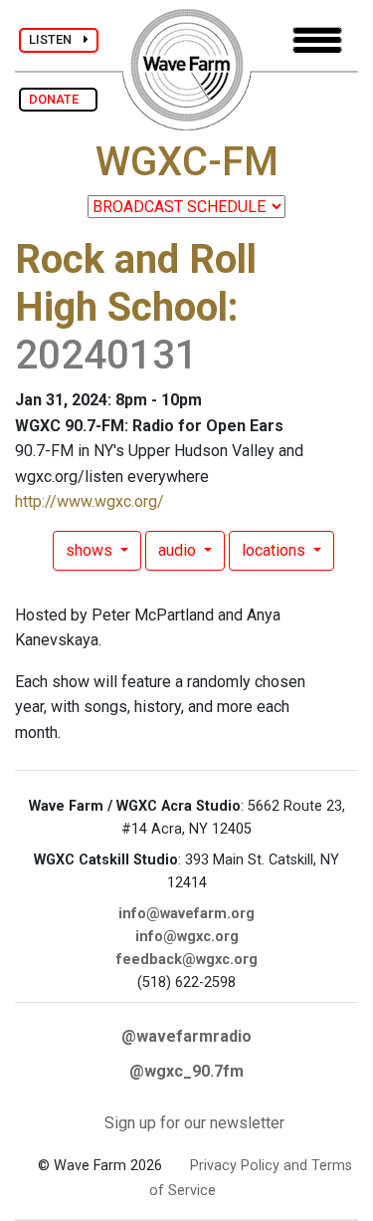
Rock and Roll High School (136, 283)
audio (179, 550)
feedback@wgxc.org (187, 959)
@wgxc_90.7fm (186, 1071)
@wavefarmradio (186, 1036)
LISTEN (56, 39)
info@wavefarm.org (186, 913)
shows (91, 550)
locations (275, 550)
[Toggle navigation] (317, 40)
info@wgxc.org (187, 936)
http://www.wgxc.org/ (89, 501)
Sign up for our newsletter (194, 1122)
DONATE (58, 99)
